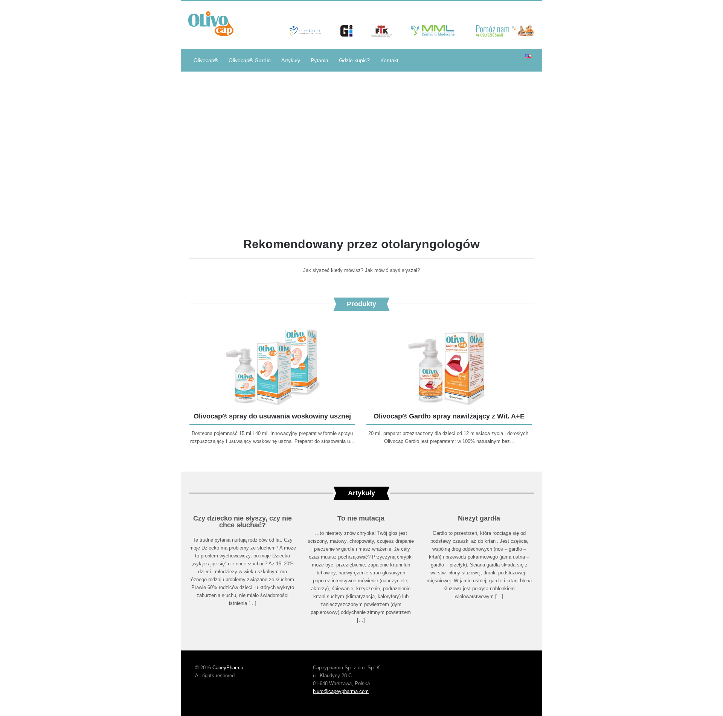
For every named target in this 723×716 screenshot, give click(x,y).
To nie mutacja (360, 518)
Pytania (319, 60)
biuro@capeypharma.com (341, 691)
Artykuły (290, 60)
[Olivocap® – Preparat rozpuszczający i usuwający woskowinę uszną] (210, 24)
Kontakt (389, 60)
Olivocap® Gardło (250, 60)
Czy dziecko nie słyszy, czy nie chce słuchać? (242, 521)
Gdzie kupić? (354, 60)
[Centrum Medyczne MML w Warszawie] (433, 34)
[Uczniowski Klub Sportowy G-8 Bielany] (346, 34)
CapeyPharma (227, 667)
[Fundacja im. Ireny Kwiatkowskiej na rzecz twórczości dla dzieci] (381, 34)
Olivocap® (206, 60)
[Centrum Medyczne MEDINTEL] (305, 34)
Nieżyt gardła (479, 518)
